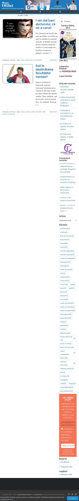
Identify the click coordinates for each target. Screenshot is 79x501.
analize (64, 232)
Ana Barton (64, 462)
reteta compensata (68, 352)
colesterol (65, 277)
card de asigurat (67, 251)
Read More (53, 60)
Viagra (72, 383)
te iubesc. (64, 376)
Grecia (63, 292)
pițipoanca (65, 333)
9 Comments (38, 60)
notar (22, 60)
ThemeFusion (38, 494)
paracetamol (65, 318)
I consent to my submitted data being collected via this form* (67, 434)
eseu (63, 288)
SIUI (62, 372)
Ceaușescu (65, 262)
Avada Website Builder (25, 494)
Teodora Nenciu (66, 177)
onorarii (27, 60)
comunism (65, 281)
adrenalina (65, 228)
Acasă (20, 15)
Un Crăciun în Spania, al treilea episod (67, 126)
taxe (31, 60)
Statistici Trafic (66, 474)
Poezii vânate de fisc (68, 338)
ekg (73, 284)
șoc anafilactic (66, 391)
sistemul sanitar (67, 369)
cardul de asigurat (67, 258)
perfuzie (64, 325)
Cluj (62, 273)
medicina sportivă (67, 310)
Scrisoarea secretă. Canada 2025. (67, 89)
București (64, 240)
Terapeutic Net (66, 467)
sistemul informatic (68, 363)
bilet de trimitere (67, 236)
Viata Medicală (66, 387)
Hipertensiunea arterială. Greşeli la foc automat (67, 169)
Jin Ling (64, 299)
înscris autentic (25, 112)
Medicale (13, 60)
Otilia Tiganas (65, 187)
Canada (64, 243)
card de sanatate (67, 254)
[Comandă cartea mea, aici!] (68, 31)
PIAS (63, 329)
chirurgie (64, 266)
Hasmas (64, 296)
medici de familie (36, 112)
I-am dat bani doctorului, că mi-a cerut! (45, 24)
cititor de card (66, 269)
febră (71, 288)
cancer (63, 247)
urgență (64, 380)
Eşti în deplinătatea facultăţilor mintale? (44, 71)
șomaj (4, 114)
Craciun (64, 284)
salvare (64, 358)
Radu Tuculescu (67, 347)
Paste (63, 322)
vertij (63, 383)
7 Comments (11, 114)
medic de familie (67, 303)
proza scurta (65, 343)
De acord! (73, 498)
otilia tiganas (65, 314)
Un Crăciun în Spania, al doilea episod (66, 137)
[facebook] (40, 12)
